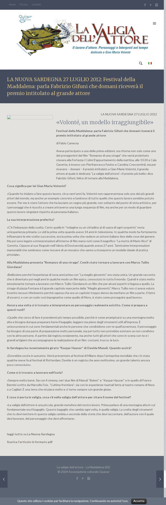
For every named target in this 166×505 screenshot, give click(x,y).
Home (12, 4)
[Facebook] (145, 5)
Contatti (36, 4)
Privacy (24, 4)
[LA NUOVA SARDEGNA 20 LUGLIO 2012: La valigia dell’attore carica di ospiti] (160, 479)
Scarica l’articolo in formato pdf (30, 442)
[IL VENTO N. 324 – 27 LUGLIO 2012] (4, 479)
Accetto (138, 501)
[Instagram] (157, 5)
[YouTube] (150, 5)
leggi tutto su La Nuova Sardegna (31, 434)
